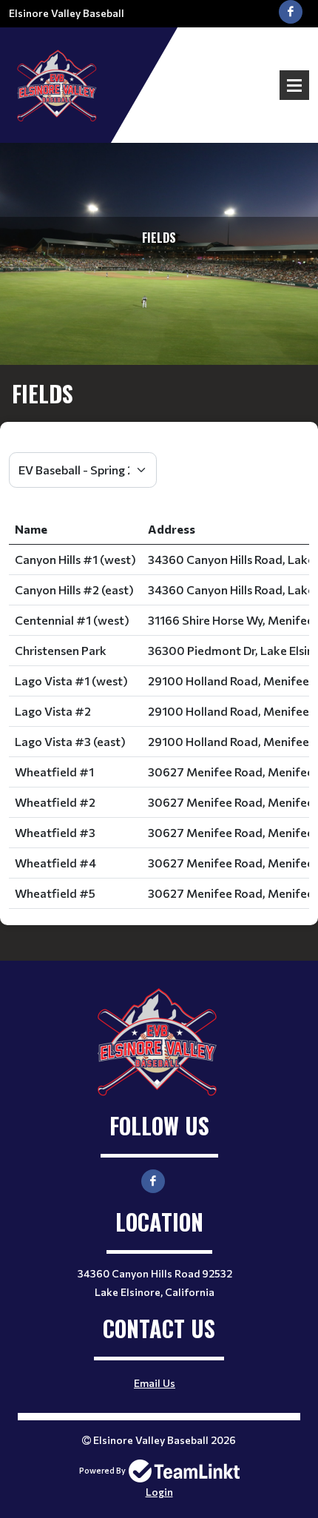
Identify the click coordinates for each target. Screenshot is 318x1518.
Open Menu (294, 85)
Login (159, 1491)
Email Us (154, 1383)
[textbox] (159, 443)
